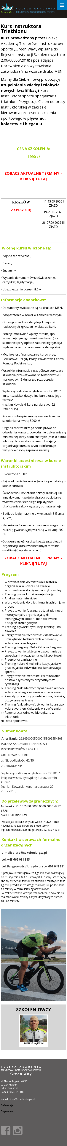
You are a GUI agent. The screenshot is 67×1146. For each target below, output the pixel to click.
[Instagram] (17, 1130)
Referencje (7, 1105)
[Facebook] (5, 1130)
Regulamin (7, 1111)
